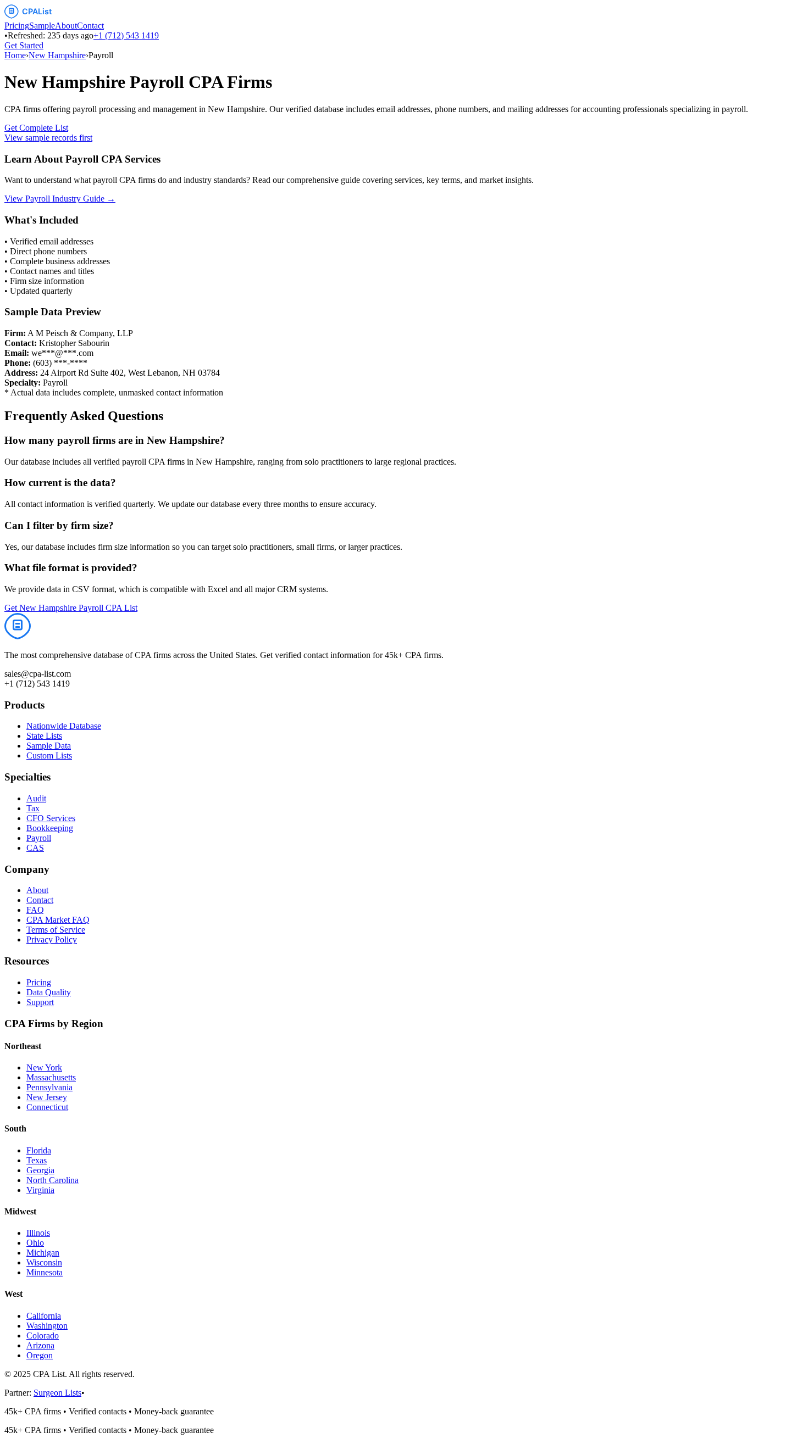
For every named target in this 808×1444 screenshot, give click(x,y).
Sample (42, 25)
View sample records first (48, 137)
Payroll (38, 838)
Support (40, 1002)
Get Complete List (36, 127)
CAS (35, 847)
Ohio (35, 1242)
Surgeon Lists (57, 1392)
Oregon (39, 1355)
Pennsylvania (49, 1087)
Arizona (40, 1345)
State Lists (44, 735)
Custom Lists (49, 755)
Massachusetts (51, 1077)
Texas (36, 1160)
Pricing (16, 25)
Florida (38, 1150)
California (43, 1315)
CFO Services (50, 818)
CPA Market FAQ (58, 919)
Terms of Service (55, 929)
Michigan (42, 1252)
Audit (36, 798)
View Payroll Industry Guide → (59, 198)
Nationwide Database (63, 726)
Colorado (42, 1335)
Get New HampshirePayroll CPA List (70, 607)
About (66, 25)
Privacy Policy (51, 939)
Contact (90, 25)
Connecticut (47, 1107)
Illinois (38, 1232)
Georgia (40, 1170)
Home (15, 55)
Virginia (40, 1190)
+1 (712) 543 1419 (126, 35)
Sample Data (48, 745)
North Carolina (52, 1180)
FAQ (35, 910)
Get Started (23, 45)
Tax (33, 808)
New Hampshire (57, 55)
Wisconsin (44, 1262)
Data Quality (48, 992)
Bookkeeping (49, 828)
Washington (47, 1325)
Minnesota (44, 1272)
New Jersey (46, 1097)
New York (44, 1067)
